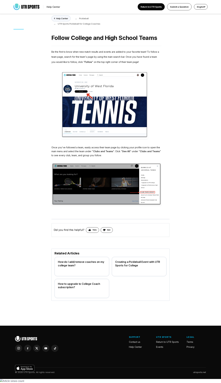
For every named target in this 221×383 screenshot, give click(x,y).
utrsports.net (199, 372)
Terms (190, 342)
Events (159, 347)
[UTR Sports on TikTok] (54, 348)
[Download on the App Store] (24, 368)
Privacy (190, 347)
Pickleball (84, 18)
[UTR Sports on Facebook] (27, 348)
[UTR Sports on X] (36, 348)
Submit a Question (179, 6)
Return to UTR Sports (151, 6)
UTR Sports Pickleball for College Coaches (79, 23)
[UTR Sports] (26, 338)
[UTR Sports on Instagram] (18, 348)
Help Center (53, 6)
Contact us (134, 342)
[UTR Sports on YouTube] (45, 348)
